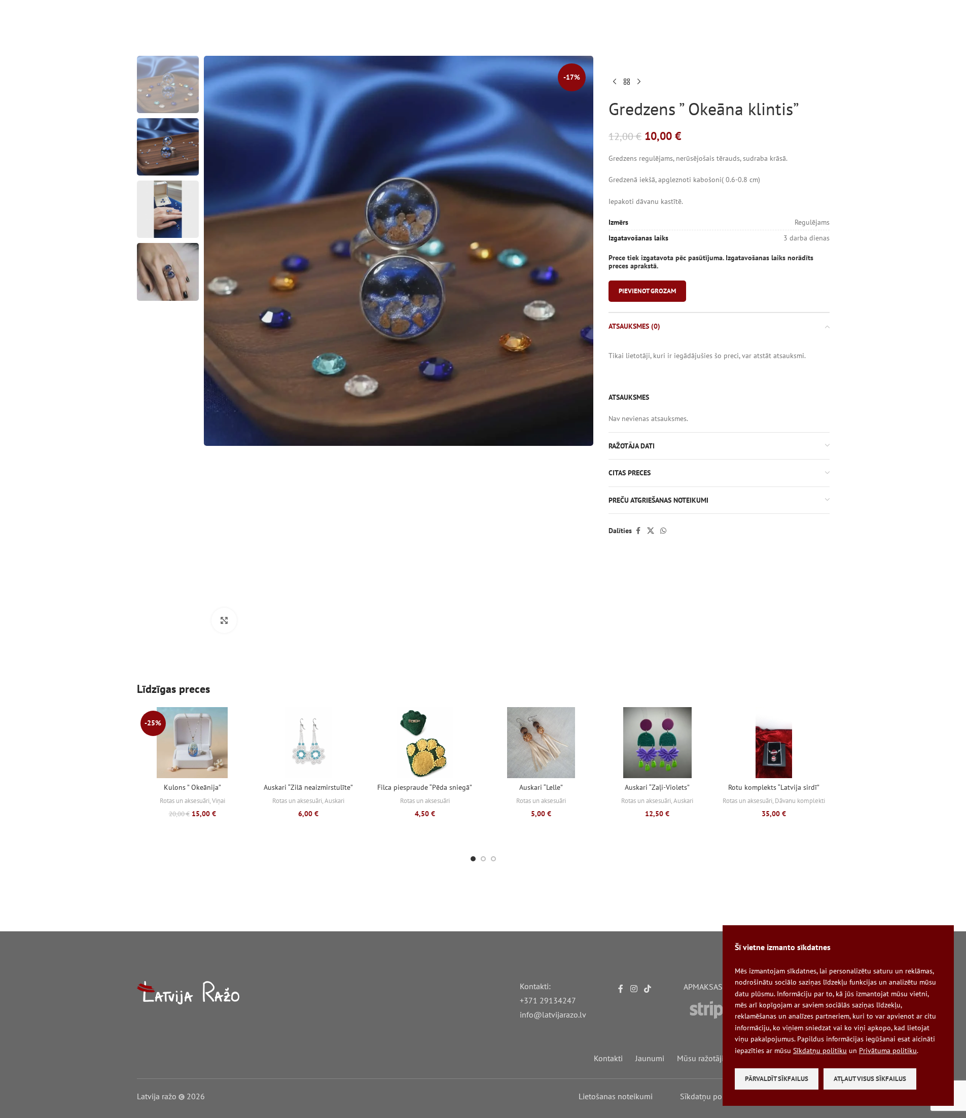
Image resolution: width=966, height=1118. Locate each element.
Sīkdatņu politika (709, 1096)
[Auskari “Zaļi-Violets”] (657, 742)
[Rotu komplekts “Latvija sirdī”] (773, 742)
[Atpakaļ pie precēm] (627, 82)
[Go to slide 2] (483, 858)
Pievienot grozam (647, 291)
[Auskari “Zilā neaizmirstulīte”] (308, 742)
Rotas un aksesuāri (184, 800)
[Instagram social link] (633, 988)
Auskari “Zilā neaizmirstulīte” (308, 787)
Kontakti (608, 1058)
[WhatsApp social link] (663, 531)
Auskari (334, 800)
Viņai (218, 800)
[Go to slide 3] (493, 858)
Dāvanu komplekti (800, 800)
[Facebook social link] (638, 531)
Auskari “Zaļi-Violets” (657, 787)
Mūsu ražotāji (700, 1058)
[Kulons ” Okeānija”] (192, 742)
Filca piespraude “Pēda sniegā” (424, 787)
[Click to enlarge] (224, 620)
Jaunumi (649, 1058)
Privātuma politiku (888, 1050)
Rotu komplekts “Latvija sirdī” (773, 787)
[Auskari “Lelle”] (540, 742)
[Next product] (639, 82)
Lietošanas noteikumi (616, 1096)
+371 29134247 (548, 1000)
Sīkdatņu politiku (820, 1050)
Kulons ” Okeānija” (192, 787)
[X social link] (650, 531)
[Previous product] (615, 82)
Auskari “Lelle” (541, 787)
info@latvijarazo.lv (553, 1014)
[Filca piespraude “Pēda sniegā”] (424, 742)
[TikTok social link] (648, 988)
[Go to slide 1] (473, 858)
